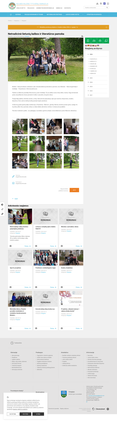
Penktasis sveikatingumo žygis (46, 268)
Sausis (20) (93, 73)
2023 (91, 86)
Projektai (64, 361)
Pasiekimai (14, 357)
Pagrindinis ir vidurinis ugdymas (45, 355)
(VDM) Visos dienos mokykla (44, 357)
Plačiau (27, 246)
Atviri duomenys (92, 377)
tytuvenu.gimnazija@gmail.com (96, 395)
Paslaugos (30, 8)
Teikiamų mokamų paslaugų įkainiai (46, 367)
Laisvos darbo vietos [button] (72, 14)
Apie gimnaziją (15, 355)
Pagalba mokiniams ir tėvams (44, 361)
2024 (91, 82)
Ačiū (74, 190)
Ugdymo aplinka (16, 359)
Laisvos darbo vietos (93, 357)
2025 (91, 78)
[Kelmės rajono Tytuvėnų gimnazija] (12, 6)
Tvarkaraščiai (18, 343)
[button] (97, 4)
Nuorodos (90, 355)
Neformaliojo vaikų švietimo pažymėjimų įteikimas (19, 228)
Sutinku (38, 414)
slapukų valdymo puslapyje (20, 409)
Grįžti (16, 199)
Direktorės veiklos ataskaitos (69, 365)
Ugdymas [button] (18, 14)
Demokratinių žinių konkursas (45, 309)
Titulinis (10, 20)
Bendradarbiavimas (16, 367)
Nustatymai (13, 414)
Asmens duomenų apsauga (94, 359)
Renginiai (24, 20)
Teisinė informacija (92, 375)
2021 (91, 95)
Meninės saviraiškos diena (69, 227)
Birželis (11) (93, 61)
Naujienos (16, 20)
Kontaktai (67, 8)
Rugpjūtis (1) (93, 59)
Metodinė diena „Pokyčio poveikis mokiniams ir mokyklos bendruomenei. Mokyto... (18, 312)
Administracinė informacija (45, 8)
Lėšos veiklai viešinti (67, 359)
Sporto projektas (15, 268)
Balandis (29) (93, 66)
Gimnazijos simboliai (17, 369)
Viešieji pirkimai (66, 363)
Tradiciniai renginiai (16, 365)
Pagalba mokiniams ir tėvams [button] (34, 14)
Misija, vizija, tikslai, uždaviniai (19, 361)
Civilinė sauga (91, 373)
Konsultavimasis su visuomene (95, 361)
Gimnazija (59, 8)
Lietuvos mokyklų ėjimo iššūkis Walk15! (46, 228)
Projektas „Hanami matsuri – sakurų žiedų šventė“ (70, 310)
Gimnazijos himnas (16, 363)
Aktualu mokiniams (92, 369)
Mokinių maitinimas (42, 365)
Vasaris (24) (93, 71)
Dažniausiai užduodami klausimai (96, 363)
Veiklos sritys (20, 8)
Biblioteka (39, 369)
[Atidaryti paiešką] (107, 7)
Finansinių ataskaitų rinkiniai (69, 357)
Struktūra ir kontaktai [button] (94, 14)
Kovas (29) (93, 68)
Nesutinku (25, 414)
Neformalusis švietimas (43, 359)
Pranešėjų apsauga (92, 365)
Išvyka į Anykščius (67, 268)
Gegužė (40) (93, 63)
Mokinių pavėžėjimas (42, 363)
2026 (91, 54)
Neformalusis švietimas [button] (54, 14)
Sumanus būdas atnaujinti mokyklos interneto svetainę (85, 410)
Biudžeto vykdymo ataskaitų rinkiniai (71, 355)
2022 (91, 91)
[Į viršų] (108, 409)
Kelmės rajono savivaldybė (75, 394)
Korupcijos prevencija (93, 371)
